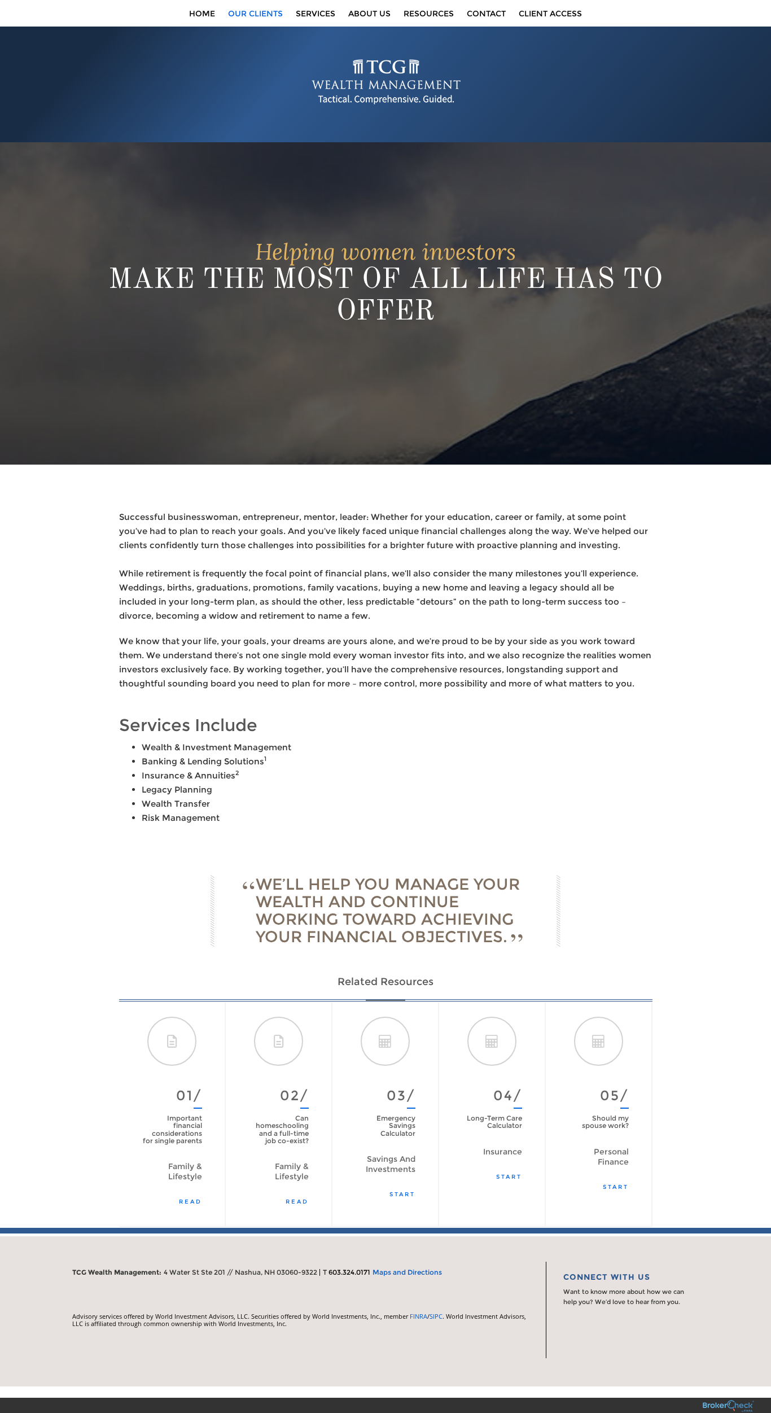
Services (315, 13)
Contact (486, 13)
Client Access (550, 13)
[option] (172, 1114)
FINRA (418, 1316)
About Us (369, 13)
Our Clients (255, 13)
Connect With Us (606, 1277)
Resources (429, 13)
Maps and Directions (407, 1272)
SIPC (436, 1316)
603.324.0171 (349, 1272)
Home (202, 13)
